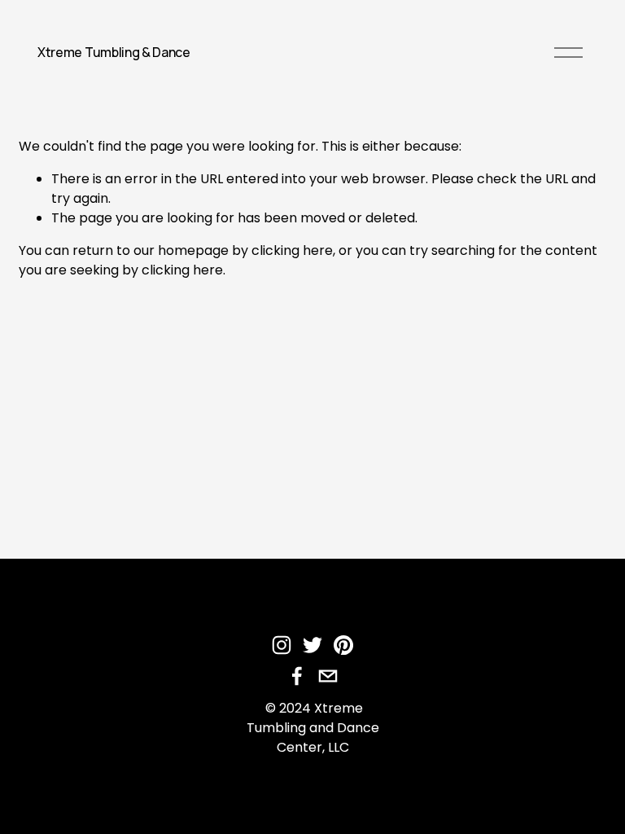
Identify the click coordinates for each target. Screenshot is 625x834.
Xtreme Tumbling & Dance (113, 52)
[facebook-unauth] (297, 676)
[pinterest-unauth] (343, 645)
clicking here (292, 250)
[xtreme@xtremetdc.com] (328, 676)
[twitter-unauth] (312, 645)
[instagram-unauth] (281, 645)
